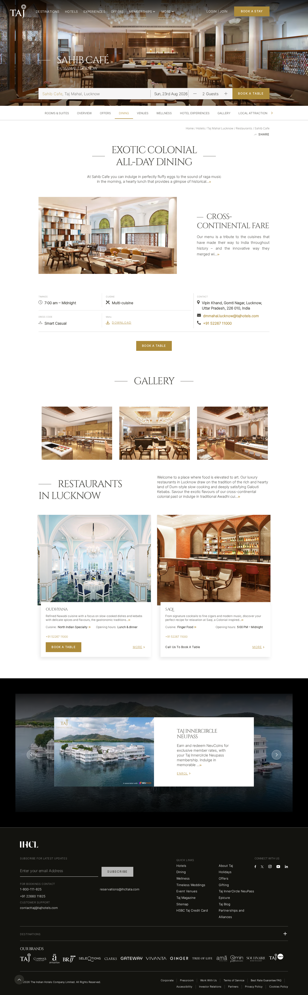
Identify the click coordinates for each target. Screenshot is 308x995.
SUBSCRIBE (117, 871)
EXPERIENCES (94, 11)
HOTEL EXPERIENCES (195, 113)
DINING (124, 113)
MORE (137, 647)
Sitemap (182, 904)
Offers (223, 878)
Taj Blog (224, 904)
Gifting (224, 885)
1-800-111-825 (31, 889)
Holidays (225, 872)
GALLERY (224, 113)
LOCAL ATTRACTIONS (253, 113)
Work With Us (208, 980)
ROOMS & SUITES (57, 113)
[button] (154, 933)
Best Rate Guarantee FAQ (266, 980)
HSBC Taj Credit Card (192, 910)
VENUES (142, 113)
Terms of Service (234, 980)
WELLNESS (164, 113)
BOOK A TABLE (251, 93)
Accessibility (184, 986)
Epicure (224, 898)
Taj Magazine (186, 898)
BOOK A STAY (252, 11)
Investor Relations (210, 986)
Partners (233, 986)
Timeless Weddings (190, 885)
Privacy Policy (254, 986)
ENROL (182, 773)
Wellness (183, 878)
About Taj (226, 866)
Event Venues (186, 891)
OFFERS (117, 11)
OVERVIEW (84, 113)
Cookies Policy (278, 986)
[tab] (57, 113)
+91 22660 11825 (32, 896)
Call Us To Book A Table (182, 647)
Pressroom (186, 980)
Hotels (181, 866)
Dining (181, 872)
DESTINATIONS (47, 11)
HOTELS (71, 11)
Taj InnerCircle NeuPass (236, 891)
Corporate (167, 980)
